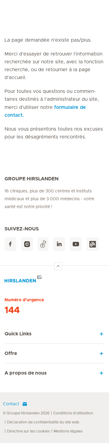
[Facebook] (10, 244)
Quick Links (18, 333)
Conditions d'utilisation (73, 413)
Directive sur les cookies (28, 431)
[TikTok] (43, 244)
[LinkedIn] (59, 244)
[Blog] (93, 244)
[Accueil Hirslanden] (54, 280)
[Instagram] (27, 244)
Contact (11, 404)
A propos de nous (26, 373)
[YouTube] (76, 244)
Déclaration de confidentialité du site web (43, 422)
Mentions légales (68, 431)
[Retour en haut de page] (58, 266)
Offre (11, 353)
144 (12, 310)
